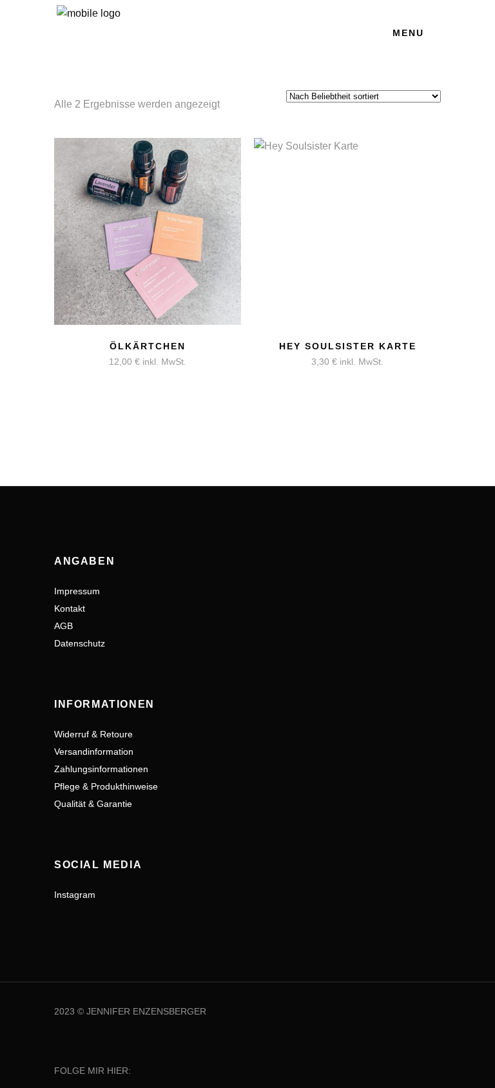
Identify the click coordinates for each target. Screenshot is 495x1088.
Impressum (77, 591)
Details (96, 354)
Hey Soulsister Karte (347, 346)
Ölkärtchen (148, 346)
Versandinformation (93, 751)
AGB (63, 626)
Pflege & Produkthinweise (106, 786)
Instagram (74, 894)
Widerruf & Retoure (93, 734)
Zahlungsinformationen (101, 769)
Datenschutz (79, 643)
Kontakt (69, 608)
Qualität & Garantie (93, 804)
